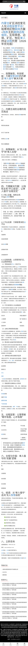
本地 (21, 558)
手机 (10, 645)
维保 (23, 378)
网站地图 (25, 627)
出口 (22, 157)
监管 (14, 26)
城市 (17, 163)
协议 (19, 201)
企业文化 (4, 572)
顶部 (24, 645)
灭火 (12, 264)
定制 (12, 65)
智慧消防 (16, 50)
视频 (10, 349)
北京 (2, 550)
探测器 (3, 393)
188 (19, 266)
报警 (22, 165)
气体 (2, 403)
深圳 (2, 553)
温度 (13, 360)
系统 (16, 69)
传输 (6, 201)
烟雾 (2, 400)
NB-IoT (7, 289)
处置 (23, 282)
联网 (17, 29)
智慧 (15, 284)
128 (8, 60)
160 (7, 197)
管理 (3, 85)
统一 (22, 312)
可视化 (23, 445)
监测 (4, 65)
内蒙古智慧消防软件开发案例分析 (10, 569)
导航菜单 (3, 13)
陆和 (5, 32)
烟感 (4, 67)
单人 (22, 38)
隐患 (15, 339)
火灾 (19, 163)
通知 (21, 378)
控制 (16, 87)
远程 (9, 26)
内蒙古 (5, 23)
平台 (20, 26)
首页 (3, 645)
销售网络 (4, 574)
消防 (8, 58)
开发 (12, 229)
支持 (25, 558)
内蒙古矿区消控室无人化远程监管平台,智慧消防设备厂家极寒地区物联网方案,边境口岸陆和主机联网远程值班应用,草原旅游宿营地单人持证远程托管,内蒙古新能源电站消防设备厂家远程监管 (14, 626)
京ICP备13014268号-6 (15, 639)
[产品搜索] (24, 1)
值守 (8, 62)
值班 (4, 35)
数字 (4, 69)
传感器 (5, 397)
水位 (10, 360)
